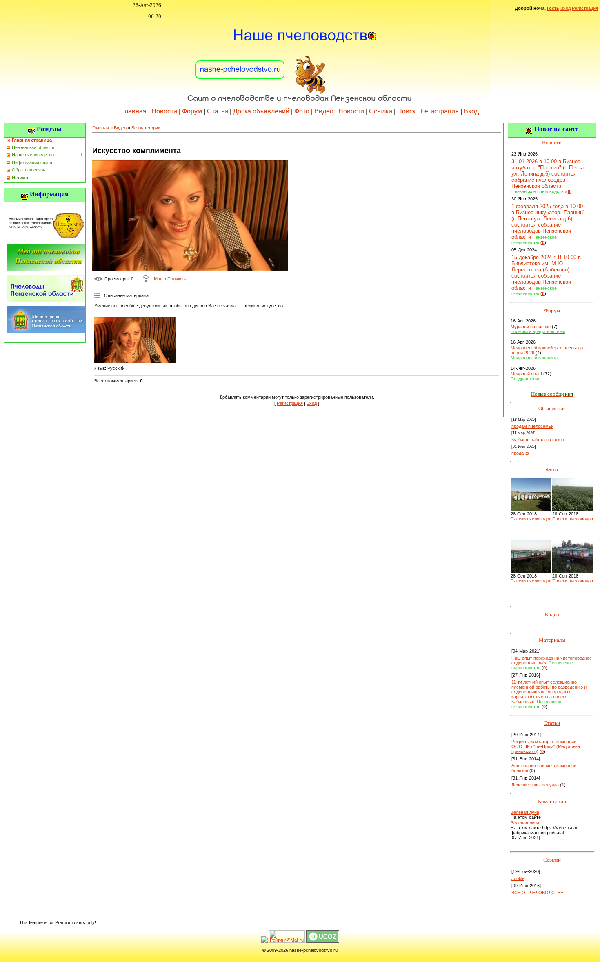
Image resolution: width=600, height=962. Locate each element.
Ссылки (380, 111)
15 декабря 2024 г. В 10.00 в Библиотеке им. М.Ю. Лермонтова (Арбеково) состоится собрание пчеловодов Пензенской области (546, 272)
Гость (553, 8)
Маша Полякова (170, 278)
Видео (323, 111)
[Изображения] (135, 340)
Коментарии (552, 801)
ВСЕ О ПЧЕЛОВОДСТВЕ (537, 892)
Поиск (406, 111)
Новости (164, 111)
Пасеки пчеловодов (531, 518)
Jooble (517, 878)
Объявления (552, 408)
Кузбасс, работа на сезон (537, 439)
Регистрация (585, 8)
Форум (192, 111)
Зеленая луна (525, 812)
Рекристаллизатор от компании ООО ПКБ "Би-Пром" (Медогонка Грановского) (545, 746)
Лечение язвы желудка (535, 784)
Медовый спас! (526, 373)
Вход (565, 8)
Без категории (145, 127)
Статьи (217, 111)
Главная (134, 111)
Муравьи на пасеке (531, 326)
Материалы (552, 640)
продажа (520, 453)
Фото (301, 111)
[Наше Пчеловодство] (300, 60)
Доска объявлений (261, 111)
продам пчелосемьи (532, 426)
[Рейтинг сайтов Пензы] (264, 941)
